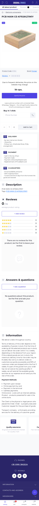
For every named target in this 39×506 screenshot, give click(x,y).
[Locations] (33, 3)
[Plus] (14, 127)
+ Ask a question (19, 287)
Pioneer (34, 71)
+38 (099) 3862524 (19, 464)
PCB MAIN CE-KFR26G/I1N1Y (16, 191)
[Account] (37, 3)
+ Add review (19, 214)
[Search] (7, 3)
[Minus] (4, 127)
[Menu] (3, 3)
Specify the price (19, 95)
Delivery (12, 137)
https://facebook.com (14, 476)
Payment (12, 152)
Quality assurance (13, 427)
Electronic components (13, 12)
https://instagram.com (25, 476)
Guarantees (14, 168)
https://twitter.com (19, 476)
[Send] (32, 115)
